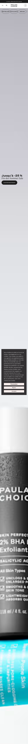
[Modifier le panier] (25, 5)
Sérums (22, 11)
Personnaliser (14, 384)
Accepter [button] (14, 391)
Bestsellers (5, 11)
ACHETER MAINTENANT (9, 182)
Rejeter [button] (14, 387)
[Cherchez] (6, 5)
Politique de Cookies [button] (9, 380)
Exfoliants (14, 11)
